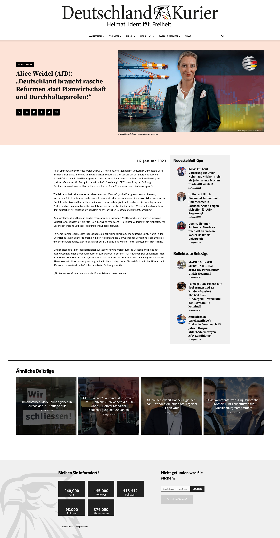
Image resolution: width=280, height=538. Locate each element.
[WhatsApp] (19, 112)
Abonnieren (101, 500)
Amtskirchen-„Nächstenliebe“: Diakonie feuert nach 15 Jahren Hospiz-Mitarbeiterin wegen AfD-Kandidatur (204, 326)
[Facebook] (41, 112)
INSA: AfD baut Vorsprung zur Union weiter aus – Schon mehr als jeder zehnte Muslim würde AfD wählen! (204, 176)
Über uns (146, 36)
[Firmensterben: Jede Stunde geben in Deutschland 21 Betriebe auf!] (46, 406)
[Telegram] (34, 112)
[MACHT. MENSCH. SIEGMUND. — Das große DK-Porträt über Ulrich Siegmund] (181, 264)
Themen (114, 36)
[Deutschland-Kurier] (140, 16)
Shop (188, 36)
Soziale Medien (168, 36)
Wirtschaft (25, 64)
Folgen (101, 482)
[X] (26, 112)
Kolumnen (95, 36)
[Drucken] (49, 112)
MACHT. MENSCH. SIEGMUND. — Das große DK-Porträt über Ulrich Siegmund (203, 267)
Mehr (129, 36)
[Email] (56, 112)
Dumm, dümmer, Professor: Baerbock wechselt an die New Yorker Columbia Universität (201, 231)
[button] (223, 36)
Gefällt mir (71, 482)
